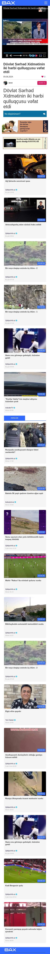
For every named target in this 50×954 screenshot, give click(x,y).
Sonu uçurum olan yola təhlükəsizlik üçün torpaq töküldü (24, 538)
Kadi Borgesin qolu (14, 885)
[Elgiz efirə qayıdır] (25, 696)
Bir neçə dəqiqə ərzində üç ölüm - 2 (21, 268)
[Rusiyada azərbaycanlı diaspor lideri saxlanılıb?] (25, 435)
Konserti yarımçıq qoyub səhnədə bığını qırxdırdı (23, 930)
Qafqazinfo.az (10, 190)
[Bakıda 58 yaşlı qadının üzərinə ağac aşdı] (25, 478)
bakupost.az (10, 502)
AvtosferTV (9, 408)
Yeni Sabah (9, 720)
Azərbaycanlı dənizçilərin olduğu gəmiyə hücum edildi (23, 756)
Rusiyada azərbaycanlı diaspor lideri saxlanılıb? (21, 451)
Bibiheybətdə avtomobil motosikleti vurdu (24, 624)
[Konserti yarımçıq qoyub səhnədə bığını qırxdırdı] (25, 914)
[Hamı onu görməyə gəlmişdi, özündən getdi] (25, 340)
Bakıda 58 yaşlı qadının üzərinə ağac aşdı (24, 493)
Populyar (14, 418)
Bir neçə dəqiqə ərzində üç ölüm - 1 (21, 312)
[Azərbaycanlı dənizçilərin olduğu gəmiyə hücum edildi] (25, 740)
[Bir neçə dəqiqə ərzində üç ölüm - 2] (25, 253)
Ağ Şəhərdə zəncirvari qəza (17, 181)
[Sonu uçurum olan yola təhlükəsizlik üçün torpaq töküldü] (25, 522)
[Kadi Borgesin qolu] (25, 871)
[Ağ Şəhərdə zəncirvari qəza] (25, 166)
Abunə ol (42, 83)
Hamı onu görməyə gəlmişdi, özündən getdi (22, 356)
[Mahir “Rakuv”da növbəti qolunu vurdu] (25, 566)
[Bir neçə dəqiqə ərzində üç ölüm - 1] (25, 297)
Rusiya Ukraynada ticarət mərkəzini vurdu (24, 798)
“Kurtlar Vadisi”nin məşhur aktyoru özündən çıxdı (21, 400)
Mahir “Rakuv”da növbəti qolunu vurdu (23, 580)
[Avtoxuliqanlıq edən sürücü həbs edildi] (25, 210)
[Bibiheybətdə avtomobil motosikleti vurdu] (25, 609)
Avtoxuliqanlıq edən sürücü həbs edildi (23, 225)
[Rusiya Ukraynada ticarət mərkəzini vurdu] (25, 783)
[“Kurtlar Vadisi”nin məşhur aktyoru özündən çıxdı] (25, 384)
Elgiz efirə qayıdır (13, 711)
